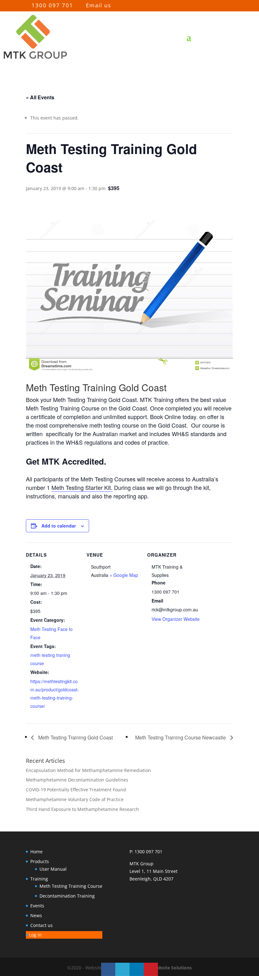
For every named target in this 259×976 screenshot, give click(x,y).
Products (39, 861)
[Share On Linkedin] (137, 969)
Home (36, 852)
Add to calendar (58, 525)
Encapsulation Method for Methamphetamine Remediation (88, 770)
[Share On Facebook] (108, 969)
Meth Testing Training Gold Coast (75, 737)
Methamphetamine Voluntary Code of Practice (74, 799)
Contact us (41, 925)
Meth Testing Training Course (70, 886)
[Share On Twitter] (122, 969)
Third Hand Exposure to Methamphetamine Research (82, 809)
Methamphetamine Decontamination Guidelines (77, 780)
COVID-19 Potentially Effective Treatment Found (76, 790)
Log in (35, 935)
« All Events (40, 97)
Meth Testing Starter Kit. (81, 487)
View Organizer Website (176, 619)
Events (37, 906)
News (36, 915)
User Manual (53, 869)
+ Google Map (124, 575)
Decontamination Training (67, 896)
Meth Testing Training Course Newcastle (181, 737)
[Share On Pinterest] (151, 969)
